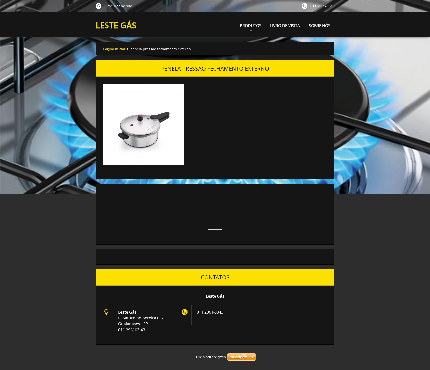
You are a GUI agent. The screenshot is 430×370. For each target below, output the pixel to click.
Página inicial (114, 49)
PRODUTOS (250, 25)
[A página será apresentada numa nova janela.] (143, 124)
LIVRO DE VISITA (285, 25)
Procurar (99, 5)
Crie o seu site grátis (211, 357)
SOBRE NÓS (319, 25)
